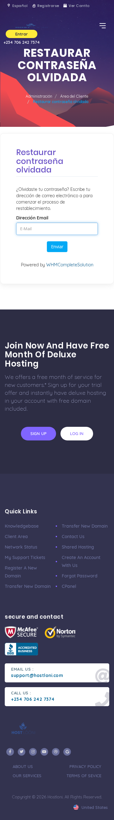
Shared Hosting (78, 547)
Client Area (16, 536)
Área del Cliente (74, 96)
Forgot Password (80, 576)
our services (27, 775)
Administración (39, 96)
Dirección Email (32, 218)
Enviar (57, 247)
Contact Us (73, 536)
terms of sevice (83, 775)
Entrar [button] (21, 33)
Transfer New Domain (28, 586)
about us (23, 766)
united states (94, 807)
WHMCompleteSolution (69, 265)
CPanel (69, 586)
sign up (38, 433)
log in (77, 433)
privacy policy (85, 766)
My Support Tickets (25, 557)
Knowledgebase (22, 526)
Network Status (21, 547)
